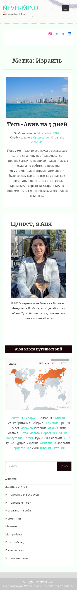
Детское (10, 478)
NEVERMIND (20, 8)
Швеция (46, 448)
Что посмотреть (16, 558)
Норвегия (48, 433)
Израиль (36, 141)
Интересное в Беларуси (22, 494)
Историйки (13, 518)
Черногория (20, 448)
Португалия (14, 438)
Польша (62, 433)
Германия (51, 423)
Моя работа (13, 534)
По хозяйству (14, 542)
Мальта (34, 433)
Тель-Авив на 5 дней (37, 124)
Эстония (59, 448)
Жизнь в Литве (16, 486)
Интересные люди (18, 502)
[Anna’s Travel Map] (38, 384)
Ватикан (59, 418)
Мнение (11, 526)
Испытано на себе (18, 510)
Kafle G (68, 586)
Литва (24, 433)
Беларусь (30, 418)
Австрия (17, 418)
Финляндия (48, 443)
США (67, 438)
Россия (29, 438)
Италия (53, 428)
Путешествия (41, 137)
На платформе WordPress (21, 586)
